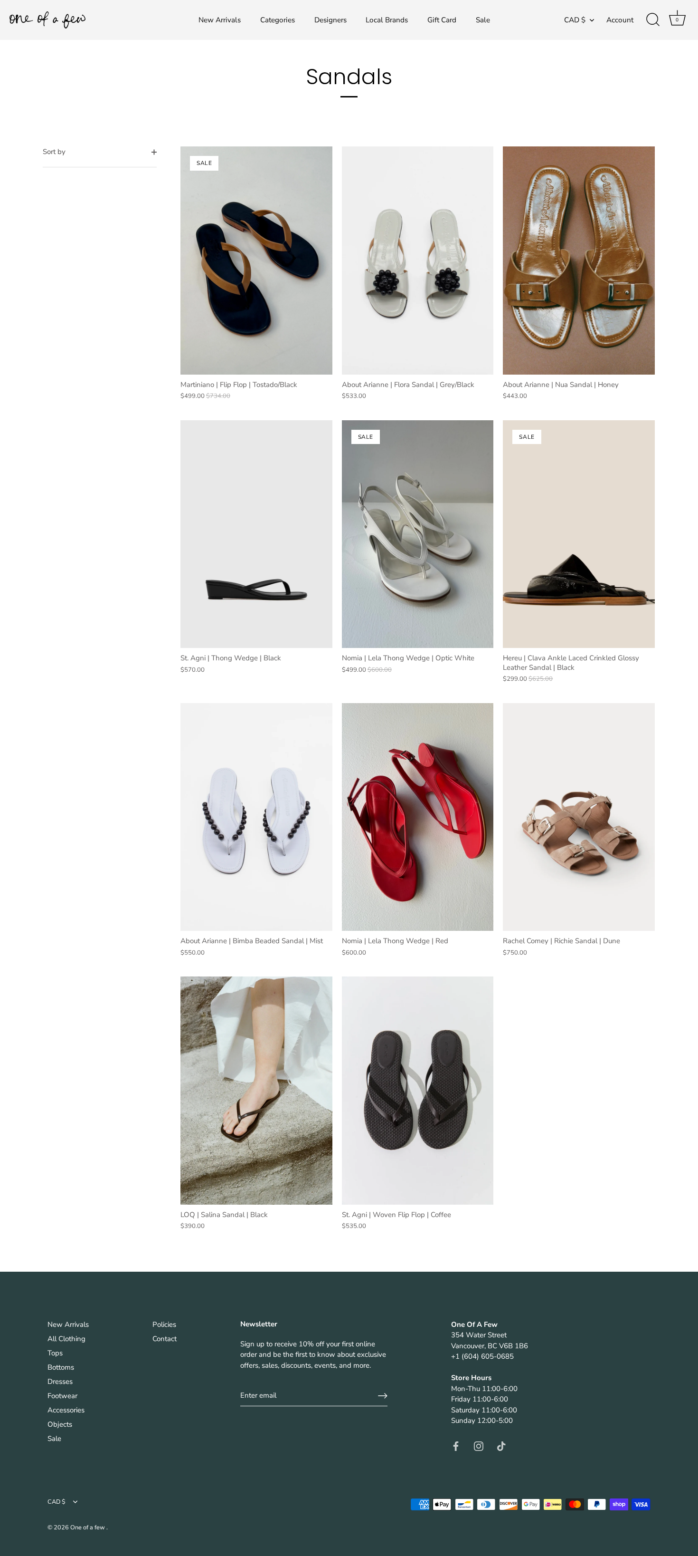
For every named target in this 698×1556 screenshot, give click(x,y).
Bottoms (60, 1367)
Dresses (60, 1381)
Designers (330, 20)
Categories (277, 20)
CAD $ (574, 20)
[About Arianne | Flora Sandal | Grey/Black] (418, 260)
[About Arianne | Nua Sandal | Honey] (579, 260)
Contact (164, 1338)
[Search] (652, 20)
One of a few (88, 1527)
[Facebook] (456, 1445)
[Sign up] (382, 1396)
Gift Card (441, 20)
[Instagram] (478, 1445)
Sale (483, 20)
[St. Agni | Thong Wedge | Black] (256, 534)
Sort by (54, 151)
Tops (55, 1353)
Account (619, 20)
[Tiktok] (501, 1445)
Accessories (66, 1410)
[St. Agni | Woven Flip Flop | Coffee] (418, 1090)
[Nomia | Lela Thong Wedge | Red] (418, 817)
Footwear (62, 1396)
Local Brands (387, 20)
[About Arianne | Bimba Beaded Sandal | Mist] (256, 817)
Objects (59, 1424)
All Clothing (66, 1338)
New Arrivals (219, 20)
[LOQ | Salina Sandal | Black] (256, 1090)
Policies (164, 1324)
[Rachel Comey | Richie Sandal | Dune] (579, 817)
